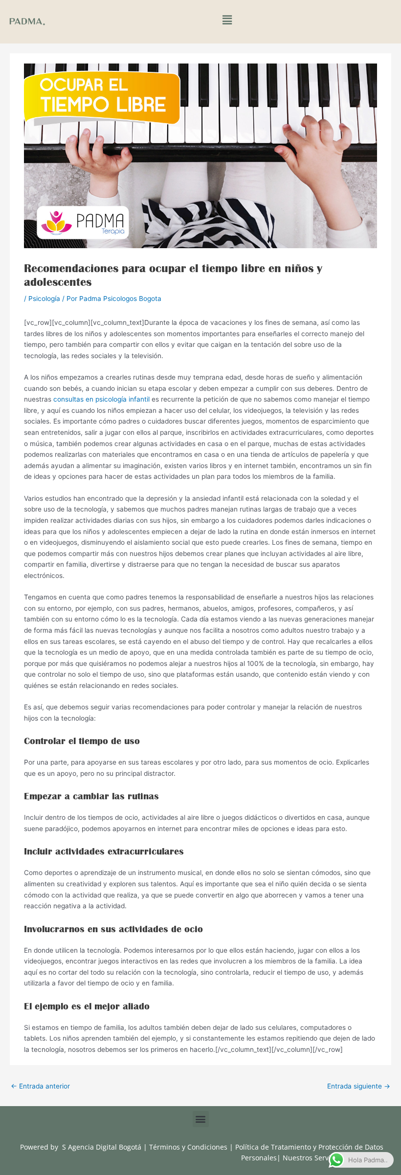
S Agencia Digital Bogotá (101, 1147)
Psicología (44, 298)
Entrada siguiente (358, 1086)
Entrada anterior (40, 1086)
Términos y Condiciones (189, 1147)
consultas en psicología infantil (101, 399)
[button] (227, 20)
